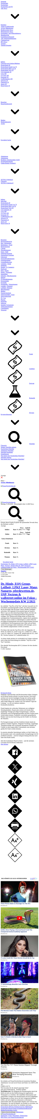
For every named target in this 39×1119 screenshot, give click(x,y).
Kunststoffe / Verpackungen (9, 284)
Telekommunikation (7, 306)
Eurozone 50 (4, 77)
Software (3, 303)
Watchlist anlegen (6, 457)
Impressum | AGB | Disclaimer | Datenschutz (14, 1115)
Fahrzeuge (4, 257)
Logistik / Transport (6, 286)
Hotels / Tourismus (6, 272)
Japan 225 (4, 84)
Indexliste (4, 201)
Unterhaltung (5, 308)
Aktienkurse (4, 156)
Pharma (3, 300)
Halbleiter (4, 265)
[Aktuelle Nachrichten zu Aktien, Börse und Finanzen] (8, 486)
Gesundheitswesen (6, 262)
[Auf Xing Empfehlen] (15, 788)
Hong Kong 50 (5, 86)
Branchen (4, 102)
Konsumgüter (5, 281)
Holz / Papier (5, 270)
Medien (3, 120)
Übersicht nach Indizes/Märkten (10, 63)
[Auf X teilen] (15, 773)
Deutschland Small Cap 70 (9, 67)
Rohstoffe (4, 301)
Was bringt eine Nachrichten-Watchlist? (12, 456)
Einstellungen (5, 454)
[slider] (3, 577)
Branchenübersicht (6, 104)
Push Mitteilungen (6, 569)
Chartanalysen (5, 40)
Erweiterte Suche (6, 140)
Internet (3, 277)
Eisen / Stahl (4, 252)
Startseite (3, 1)
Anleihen (32, 369)
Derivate (31, 383)
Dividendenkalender (7, 161)
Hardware (4, 269)
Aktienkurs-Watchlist (7, 450)
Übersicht (4, 181)
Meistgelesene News (7, 31)
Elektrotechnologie (6, 253)
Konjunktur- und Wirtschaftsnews (11, 33)
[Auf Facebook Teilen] (15, 759)
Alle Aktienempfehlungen (8, 38)
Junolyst (8, 649)
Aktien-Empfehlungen (19, 1108)
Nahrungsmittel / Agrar (7, 294)
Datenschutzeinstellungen (9, 1112)
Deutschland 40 (5, 65)
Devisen (31, 413)
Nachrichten (4, 3)
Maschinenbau (5, 289)
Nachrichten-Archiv (11, 1110)
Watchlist (32, 444)
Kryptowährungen (6, 414)
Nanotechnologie (6, 293)
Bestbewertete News (7, 30)
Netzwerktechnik (6, 296)
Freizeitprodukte (6, 260)
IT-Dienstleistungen (6, 279)
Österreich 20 (5, 82)
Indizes (3, 62)
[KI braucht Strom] (19, 691)
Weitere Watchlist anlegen (8, 447)
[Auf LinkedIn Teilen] (15, 803)
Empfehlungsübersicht (7, 37)
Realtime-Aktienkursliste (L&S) (10, 160)
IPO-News (4, 42)
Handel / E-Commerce (7, 267)
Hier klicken (4, 744)
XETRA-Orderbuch (7, 179)
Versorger (4, 310)
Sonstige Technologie (7, 305)
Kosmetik (4, 282)
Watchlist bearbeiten (7, 452)
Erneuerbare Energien (7, 255)
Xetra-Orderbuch (15, 1107)
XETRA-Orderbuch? (7, 183)
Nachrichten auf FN (7, 7)
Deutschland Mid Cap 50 (8, 68)
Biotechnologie (5, 246)
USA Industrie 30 (6, 72)
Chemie (3, 248)
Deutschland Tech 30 (7, 70)
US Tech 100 (5, 75)
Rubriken (3, 25)
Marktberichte (5, 35)
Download (4, 647)
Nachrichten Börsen (7, 1108)
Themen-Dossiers (6, 45)
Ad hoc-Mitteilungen (7, 28)
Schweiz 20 (4, 80)
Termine (3, 43)
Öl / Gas (3, 298)
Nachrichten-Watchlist (7, 449)
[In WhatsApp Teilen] (15, 817)
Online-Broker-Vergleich (8, 163)
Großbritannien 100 (6, 79)
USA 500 (3, 74)
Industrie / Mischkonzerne (8, 276)
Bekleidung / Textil (6, 245)
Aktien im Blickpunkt (7, 26)
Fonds (31, 354)
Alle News (4, 8)
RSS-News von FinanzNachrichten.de (12, 1117)
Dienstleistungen (6, 250)
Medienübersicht (6, 122)
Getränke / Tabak (6, 264)
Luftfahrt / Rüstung (6, 288)
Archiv (3, 123)
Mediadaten (19, 1112)
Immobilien (4, 274)
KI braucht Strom (6, 693)
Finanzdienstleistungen (7, 258)
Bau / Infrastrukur (6, 243)
